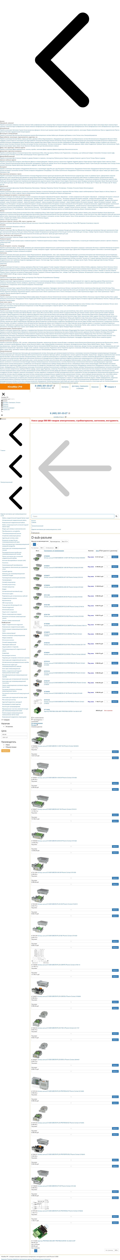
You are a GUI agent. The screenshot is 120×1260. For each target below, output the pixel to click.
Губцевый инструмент (66, 267)
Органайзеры (47, 319)
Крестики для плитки (99, 288)
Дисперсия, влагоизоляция (43, 304)
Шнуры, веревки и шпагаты (51, 326)
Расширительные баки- (13, 258)
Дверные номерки (36, 161)
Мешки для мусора (111, 316)
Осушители (65, 333)
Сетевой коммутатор (8, 587)
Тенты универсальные (58, 325)
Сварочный (3, 263)
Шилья (36, 326)
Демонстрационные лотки (14, 314)
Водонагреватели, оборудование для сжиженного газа (58, 139)
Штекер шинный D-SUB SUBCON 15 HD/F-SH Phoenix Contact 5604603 (64, 557)
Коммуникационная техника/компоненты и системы (52, 362)
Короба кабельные (62, 363)
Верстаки (35, 267)
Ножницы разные (98, 318)
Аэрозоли (22, 175)
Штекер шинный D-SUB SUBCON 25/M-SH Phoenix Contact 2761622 (63, 586)
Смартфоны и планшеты (12, 376)
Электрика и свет (5, 172)
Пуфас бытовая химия (88, 321)
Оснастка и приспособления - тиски (17, 207)
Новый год (103, 297)
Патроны (14, 232)
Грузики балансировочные (26, 130)
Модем (4, 589)
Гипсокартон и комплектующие (41, 281)
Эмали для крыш (9, 182)
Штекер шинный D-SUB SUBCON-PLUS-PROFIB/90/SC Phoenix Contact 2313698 (64, 663)
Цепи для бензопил (5, 233)
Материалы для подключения (8, 365)
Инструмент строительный (111, 204)
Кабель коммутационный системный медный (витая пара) (15, 525)
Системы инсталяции (27, 144)
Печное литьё (80, 319)
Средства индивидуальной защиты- (30, 260)
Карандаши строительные (57, 288)
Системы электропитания (68, 374)
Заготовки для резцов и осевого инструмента (26, 197)
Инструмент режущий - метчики (40, 200)
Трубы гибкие (16, 146)
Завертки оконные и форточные (57, 161)
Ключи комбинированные (19, 269)
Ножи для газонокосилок (108, 230)
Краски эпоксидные (12, 179)
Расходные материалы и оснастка (54, 335)
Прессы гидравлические (108, 130)
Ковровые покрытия (50, 223)
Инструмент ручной (5, 360)
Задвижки (69, 161)
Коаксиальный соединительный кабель (13, 522)
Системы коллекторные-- (55, 144)
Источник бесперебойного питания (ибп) (14, 560)
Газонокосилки (89, 330)
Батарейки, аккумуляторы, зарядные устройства (96, 355)
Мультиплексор (6, 600)
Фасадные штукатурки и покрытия (48, 305)
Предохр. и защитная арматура (102, 256)
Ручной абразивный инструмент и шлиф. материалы (29, 249)
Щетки (61, 326)
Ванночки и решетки (31, 288)
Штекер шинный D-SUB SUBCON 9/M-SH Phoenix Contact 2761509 (63, 596)
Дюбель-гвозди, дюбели (76, 212)
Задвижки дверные (78, 161)
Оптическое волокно (8, 640)
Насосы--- (24, 256)
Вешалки (27, 161)
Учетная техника (56, 379)
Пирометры (50, 188)
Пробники (30, 346)
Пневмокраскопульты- (64, 240)
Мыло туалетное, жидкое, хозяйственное (55, 318)
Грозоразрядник (7, 580)
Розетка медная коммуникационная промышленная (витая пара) (12, 713)
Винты (44, 212)
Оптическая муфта (7, 593)
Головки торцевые (54, 267)
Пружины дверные (79, 163)
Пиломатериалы (11, 283)
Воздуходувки (73, 330)
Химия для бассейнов (42, 146)
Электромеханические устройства (10, 261)
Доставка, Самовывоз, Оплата (11, 402)
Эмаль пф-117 (91, 182)
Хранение (3, 300)
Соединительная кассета (9, 598)
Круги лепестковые (99, 125)
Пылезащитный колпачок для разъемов (13, 577)
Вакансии (95, 387)
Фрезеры (47, 337)
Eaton (8, 745)
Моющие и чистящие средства (34, 318)
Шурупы (46, 218)
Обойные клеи (58, 153)
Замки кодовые (97, 161)
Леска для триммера (58, 230)
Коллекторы (58, 140)
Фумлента (27, 146)
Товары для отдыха (97, 170)
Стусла (88, 158)
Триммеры (33, 337)
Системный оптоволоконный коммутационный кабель (15, 694)
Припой (25, 346)
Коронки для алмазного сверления (58, 191)
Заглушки (38, 140)
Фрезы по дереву (100, 158)
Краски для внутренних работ (74, 177)
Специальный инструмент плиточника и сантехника (96, 249)
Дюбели (66, 212)
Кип (94, 254)
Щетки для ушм (63, 233)
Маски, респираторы (28, 277)
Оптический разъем (8, 609)
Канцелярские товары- (74, 314)
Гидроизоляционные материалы (22, 281)
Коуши (105, 212)
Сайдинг (91, 153)
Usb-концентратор (7, 603)
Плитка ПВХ (76, 223)
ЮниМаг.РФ (14, 387)
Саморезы (104, 214)
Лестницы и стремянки (99, 247)
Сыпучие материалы (28, 284)
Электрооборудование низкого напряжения (25, 383)
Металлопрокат (16, 256)
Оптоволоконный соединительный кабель (14, 520)
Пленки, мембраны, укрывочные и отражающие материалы (34, 283)
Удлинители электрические (8, 307)
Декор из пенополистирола (20, 153)
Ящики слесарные (33, 274)
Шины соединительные (111, 348)
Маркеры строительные (18, 290)
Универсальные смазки (111, 232)
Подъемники (21, 291)
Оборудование (62, 205)
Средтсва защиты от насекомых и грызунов (94, 323)
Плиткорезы (14, 291)
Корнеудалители (30, 316)
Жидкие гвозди (23, 237)
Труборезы (81, 272)
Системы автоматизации (28, 370)
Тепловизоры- (63, 188)
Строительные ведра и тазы (89, 291)
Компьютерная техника (6, 363)
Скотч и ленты (60, 291)
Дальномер (16, 188)
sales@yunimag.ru (45, 388)
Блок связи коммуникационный (11, 668)
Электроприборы (46, 349)
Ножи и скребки (35, 290)
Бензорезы (41, 330)
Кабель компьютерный (8, 633)
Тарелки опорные (99, 232)
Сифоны (65, 144)
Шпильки (41, 218)
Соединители (92, 144)
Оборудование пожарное (53, 256)
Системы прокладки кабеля (95, 346)
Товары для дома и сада (106, 376)
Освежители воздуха (58, 319)
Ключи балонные (108, 267)
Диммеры (19, 344)
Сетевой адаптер (7, 571)
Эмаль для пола (36, 182)
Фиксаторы (8, 165)
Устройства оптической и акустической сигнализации (35, 379)
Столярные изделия (87, 298)
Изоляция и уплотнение (79, 254)
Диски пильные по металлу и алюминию (24, 191)
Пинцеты (2, 272)
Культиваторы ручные (61, 316)
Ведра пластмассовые (15, 312)
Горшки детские (99, 312)
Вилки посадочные (65, 312)
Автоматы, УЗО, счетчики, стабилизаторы (24, 342)
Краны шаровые (35, 142)
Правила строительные (32, 291)
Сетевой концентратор (8, 582)
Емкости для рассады (58, 314)
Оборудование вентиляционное (36, 256)
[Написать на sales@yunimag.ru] (6, 391)
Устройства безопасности (35, 377)
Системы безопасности (42, 370)
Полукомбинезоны (48, 277)
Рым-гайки (98, 214)
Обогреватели (22, 333)
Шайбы (15, 218)
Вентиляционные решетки (28, 135)
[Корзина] (1, 391)
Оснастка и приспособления (89, 205)
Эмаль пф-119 (99, 182)
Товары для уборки (114, 298)
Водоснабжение (27, 297)
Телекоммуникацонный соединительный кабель (14, 650)
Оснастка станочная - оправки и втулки (63, 207)
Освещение (3, 298)
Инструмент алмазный (112, 197)
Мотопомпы (110, 332)
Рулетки (56, 188)
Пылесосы (41, 335)
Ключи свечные (91, 269)
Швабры (32, 326)
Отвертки (113, 270)
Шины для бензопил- (42, 233)
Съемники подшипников (52, 272)
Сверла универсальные (28, 193)
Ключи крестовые (32, 269)
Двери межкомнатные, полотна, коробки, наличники (28, 149)
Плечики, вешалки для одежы (8, 321)
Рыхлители (116, 321)
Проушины (71, 163)
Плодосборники (21, 321)
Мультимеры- (36, 188)
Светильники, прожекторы (58, 346)
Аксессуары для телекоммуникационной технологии (14, 682)
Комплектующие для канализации (84, 140)
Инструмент (61, 168)
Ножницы (14, 333)
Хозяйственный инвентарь (72, 209)
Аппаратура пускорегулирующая (99, 353)
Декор (38, 297)
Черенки (8, 293)
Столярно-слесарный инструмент (22, 251)
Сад (42, 298)
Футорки (33, 146)
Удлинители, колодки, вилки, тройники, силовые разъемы (33, 348)
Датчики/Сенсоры (100, 356)
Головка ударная (44, 267)
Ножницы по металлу (81, 270)
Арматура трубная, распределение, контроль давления (65, 355)
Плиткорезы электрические (16, 335)
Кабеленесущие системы (79, 360)
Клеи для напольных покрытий (35, 223)
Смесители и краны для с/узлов (111, 258)
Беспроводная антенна (9, 655)
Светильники (85, 369)
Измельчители (17, 332)
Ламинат (58, 223)
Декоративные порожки (19, 223)
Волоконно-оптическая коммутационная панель (14, 617)
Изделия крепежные (61, 358)
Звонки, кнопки (26, 344)
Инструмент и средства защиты (106, 358)
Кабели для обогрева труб (59, 135)
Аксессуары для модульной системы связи (14, 697)
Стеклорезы (68, 291)
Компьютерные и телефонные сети (24, 363)
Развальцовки (28, 272)
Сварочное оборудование (62, 258)
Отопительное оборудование (69, 256)
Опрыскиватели (38, 319)
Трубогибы (75, 272)
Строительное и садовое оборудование (52, 376)
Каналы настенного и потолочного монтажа (12, 362)
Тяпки (98, 325)
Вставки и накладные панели (70, 342)
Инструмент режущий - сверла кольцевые (40, 202)
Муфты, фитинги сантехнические (27, 365)
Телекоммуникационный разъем (11, 533)
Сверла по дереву (69, 158)
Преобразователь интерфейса (11, 531)
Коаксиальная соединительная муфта (13, 627)
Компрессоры (42, 332)
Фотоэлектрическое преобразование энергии (91, 379)
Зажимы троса (87, 212)
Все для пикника (79, 312)
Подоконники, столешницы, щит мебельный (75, 153)
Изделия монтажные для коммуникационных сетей (81, 358)
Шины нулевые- (99, 348)
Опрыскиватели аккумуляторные (35, 333)
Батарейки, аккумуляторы (44, 342)
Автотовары (16, 311)
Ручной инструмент (5, 170)
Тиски (69, 272)
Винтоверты (65, 330)
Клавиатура (5, 653)
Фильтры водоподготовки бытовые (98, 260)
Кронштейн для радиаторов (24, 214)
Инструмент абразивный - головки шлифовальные (67, 197)
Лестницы (108, 288)
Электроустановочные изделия (69, 383)
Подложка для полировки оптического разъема (16, 658)
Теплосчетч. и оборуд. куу (67, 260)
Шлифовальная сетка (42, 126)
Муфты (49, 142)
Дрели (115, 330)
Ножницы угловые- (92, 270)
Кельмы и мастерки (71, 288)
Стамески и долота (80, 158)
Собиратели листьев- (61, 323)
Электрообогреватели (90, 135)
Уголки (22, 146)
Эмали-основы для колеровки (22, 182)
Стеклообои (97, 153)
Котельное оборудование (12, 142)
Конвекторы (113, 254)
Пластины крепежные (63, 214)
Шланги (82, 209)
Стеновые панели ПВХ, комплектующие (21, 154)
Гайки (48, 212)
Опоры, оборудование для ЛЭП (9, 367)
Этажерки (66, 326)
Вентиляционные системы (43, 135)
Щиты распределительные (33, 349)
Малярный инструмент (112, 247)
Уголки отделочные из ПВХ (40, 154)
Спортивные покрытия (92, 223)
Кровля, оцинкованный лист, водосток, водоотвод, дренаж (85, 281)
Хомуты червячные (101, 216)
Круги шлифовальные (18, 126)
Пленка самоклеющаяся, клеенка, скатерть (105, 319)
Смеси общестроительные (17, 305)
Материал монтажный (109, 363)
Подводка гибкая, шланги (85, 256)
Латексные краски (26, 179)
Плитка (26, 298)
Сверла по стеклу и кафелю (13, 193)
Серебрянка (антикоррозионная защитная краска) (36, 181)
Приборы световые (78, 367)
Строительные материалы (83, 170)
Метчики (71, 191)
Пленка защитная (5, 291)
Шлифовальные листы (95, 126)
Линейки (21, 188)
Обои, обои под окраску (47, 153)
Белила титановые (30, 175)
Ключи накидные (42, 269)
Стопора (113, 163)
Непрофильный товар (52, 365)
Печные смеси (114, 304)
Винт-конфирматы (37, 212)
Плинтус (70, 223)
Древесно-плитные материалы (59, 281)
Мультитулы (3, 333)
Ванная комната (105, 311)
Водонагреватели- (36, 254)
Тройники (99, 144)
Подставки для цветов (33, 321)
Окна (108, 297)
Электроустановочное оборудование (49, 383)
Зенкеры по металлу (42, 191)
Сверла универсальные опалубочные (46, 193)
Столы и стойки (76, 291)
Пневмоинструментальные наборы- (47, 240)
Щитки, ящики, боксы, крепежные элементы (12, 349)
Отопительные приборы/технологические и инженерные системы (54, 367)
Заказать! (115, 557)
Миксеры (28, 290)
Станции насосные (106, 335)
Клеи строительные (34, 153)
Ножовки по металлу (104, 270)
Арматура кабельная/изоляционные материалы (35, 355)
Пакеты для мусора (69, 319)
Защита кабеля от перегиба (10, 647)
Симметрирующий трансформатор (12, 565)
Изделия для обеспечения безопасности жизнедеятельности (37, 358)
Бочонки (15, 139)
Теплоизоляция (38, 284)
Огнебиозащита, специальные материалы (87, 179)
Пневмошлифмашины (31, 335)
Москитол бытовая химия (7, 318)
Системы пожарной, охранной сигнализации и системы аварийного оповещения (30, 372)
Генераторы (104, 330)
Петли (55, 163)
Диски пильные (17, 158)
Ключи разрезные (72, 269)
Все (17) (65, 541)
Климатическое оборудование (74, 168)
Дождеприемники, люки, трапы (51, 254)
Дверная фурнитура (59, 149)
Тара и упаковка (54, 260)
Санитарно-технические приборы (45, 258)
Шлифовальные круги (68, 126)
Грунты (18, 304)
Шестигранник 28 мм (18, 233)
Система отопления (14, 144)
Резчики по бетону (69, 335)
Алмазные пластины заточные (21, 125)
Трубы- (86, 260)
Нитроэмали (71, 179)
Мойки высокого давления (81, 332)
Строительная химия (75, 181)
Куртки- (19, 277)
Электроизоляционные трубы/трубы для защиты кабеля (63, 381)
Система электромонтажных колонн (10, 370)
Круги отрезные (109, 125)
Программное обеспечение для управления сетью (15, 568)
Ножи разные (89, 318)
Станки (57, 170)
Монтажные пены (44, 237)
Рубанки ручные (59, 158)
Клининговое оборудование (91, 168)
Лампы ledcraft (91, 344)
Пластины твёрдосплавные (100, 207)
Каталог (50, 297)
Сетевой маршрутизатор (9, 642)
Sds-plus (20, 230)
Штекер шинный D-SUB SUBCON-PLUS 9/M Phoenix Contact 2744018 (64, 605)
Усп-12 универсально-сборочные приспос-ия (51, 209)
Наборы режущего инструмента (48, 205)
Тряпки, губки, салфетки (89, 325)
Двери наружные (48, 149)
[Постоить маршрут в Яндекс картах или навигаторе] (3, 391)
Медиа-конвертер (7, 638)
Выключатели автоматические (96, 342)
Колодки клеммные (31, 362)
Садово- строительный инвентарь (54, 249)
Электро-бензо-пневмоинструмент (101, 337)
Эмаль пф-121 (108, 182)
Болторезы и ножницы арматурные (23, 267)
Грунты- (98, 175)
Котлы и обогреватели (74, 363)
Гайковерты (97, 330)
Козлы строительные (87, 288)
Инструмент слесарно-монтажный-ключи (64, 204)
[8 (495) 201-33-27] (7, 391)
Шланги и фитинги (106, 240)
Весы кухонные (45, 312)
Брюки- (15, 277)
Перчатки (39, 277)
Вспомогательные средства (73, 175)
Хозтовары (11, 326)
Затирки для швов (56, 304)
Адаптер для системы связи (10, 538)
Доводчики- (44, 161)
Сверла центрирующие (64, 193)
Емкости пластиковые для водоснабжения (23, 140)
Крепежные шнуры (49, 316)
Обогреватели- (107, 318)
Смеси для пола (4, 305)
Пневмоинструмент (114, 207)
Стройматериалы (98, 298)
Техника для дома (93, 376)
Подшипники (3, 209)
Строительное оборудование (67, 170)
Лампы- (98, 344)
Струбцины (41, 272)
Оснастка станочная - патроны (83, 207)
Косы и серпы (39, 316)
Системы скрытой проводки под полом (18, 374)
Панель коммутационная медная (11, 614)
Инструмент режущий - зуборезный (20, 200)
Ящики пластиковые (75, 326)
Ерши (66, 314)
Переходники (75, 142)
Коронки (28, 230)
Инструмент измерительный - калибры (28, 198)
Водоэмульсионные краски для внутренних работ (50, 175)
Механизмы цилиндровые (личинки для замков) (39, 163)
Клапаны (52, 140)
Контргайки (97, 140)
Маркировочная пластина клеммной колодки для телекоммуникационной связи (15, 709)
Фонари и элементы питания (69, 379)
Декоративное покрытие (108, 175)
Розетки (36, 346)
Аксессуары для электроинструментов (58, 353)
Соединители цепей (34, 216)
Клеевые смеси (90, 304)
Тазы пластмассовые (42, 325)
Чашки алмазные (30, 126)
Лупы (100, 316)
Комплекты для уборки (6, 316)
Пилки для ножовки (33, 232)
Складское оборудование (36, 170)
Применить (5, 751)
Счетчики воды (45, 260)
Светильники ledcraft (44, 346)
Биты (24, 230)
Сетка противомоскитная (31, 323)
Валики (23, 288)
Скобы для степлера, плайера (84, 232)
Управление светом (55, 348)
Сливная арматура (95, 258)
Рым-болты (91, 214)
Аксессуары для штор (38, 311)
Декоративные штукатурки (27, 304)
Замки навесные (107, 161)
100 (42, 548)
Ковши (92, 314)
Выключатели (83, 342)
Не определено (41, 365)
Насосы (9, 333)
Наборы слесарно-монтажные (8, 219)
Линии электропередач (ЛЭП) (93, 363)
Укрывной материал (106, 325)
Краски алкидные (43, 177)
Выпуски (110, 139)
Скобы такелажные (22, 216)
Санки (2, 323)
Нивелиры (43, 188)
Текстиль (106, 298)
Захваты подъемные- (44, 288)
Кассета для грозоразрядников (11, 706)
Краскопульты (50, 332)
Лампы (85, 344)
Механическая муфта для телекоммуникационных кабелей (11, 665)
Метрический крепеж (50, 214)
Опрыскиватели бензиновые (53, 333)
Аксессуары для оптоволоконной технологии (15, 679)
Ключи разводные (61, 269)
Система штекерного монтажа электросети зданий (103, 369)
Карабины (100, 212)
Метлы (104, 316)
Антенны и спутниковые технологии (79, 353)
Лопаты (9, 290)
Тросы (72, 216)
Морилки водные (51, 179)
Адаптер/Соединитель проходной (12, 702)
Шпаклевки (98, 181)
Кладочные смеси (80, 304)
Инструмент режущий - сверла (19, 202)
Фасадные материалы (88, 181)
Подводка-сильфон (95, 142)
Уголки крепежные (79, 216)
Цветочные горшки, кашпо (21, 326)
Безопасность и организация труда (40, 168)
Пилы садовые (88, 319)
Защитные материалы (68, 304)
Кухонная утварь (72, 316)
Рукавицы (56, 277)
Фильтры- (111, 260)
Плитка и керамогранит (58, 283)
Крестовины (43, 142)
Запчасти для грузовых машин (49, 130)
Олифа (115, 179)
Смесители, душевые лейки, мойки (78, 144)
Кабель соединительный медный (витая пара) (15, 518)
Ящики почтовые (47, 165)
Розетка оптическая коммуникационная (13, 635)
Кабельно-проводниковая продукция (108, 360)
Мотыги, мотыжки (20, 318)
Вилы (72, 312)
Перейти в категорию (6, 125)
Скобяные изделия (56, 298)
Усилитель (5, 563)
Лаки (19, 179)
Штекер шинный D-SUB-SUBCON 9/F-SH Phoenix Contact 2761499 (63, 692)
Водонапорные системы (81, 139)
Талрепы (67, 216)
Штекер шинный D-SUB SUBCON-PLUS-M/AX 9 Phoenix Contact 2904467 (65, 653)
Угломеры (70, 188)
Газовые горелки (89, 312)
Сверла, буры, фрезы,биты (72, 249)
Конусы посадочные (19, 316)
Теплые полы (80, 135)
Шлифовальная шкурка (55, 126)
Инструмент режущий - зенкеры (85, 198)
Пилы (94, 333)
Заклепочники (77, 267)
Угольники (76, 188)
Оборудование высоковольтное (68, 365)
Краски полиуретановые (102, 177)
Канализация (45, 140)
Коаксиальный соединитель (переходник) (14, 717)
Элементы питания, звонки (59, 349)
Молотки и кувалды (42, 270)
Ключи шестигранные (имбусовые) (26, 270)
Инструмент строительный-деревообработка (13, 205)
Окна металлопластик (71, 149)
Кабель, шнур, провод (43, 344)
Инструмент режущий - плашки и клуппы (79, 200)
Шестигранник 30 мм (30, 233)
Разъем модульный (8, 607)
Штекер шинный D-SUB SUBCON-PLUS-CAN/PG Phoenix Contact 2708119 (65, 624)
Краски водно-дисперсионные (57, 177)
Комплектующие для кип (103, 254)
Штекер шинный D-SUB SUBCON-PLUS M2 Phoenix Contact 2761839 (64, 615)
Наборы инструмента (32, 205)
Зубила (83, 267)
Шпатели (13, 293)
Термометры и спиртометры (73, 325)
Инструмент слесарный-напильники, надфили (89, 204)
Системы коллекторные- (40, 144)
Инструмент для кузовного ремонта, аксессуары (72, 130)
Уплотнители (115, 325)
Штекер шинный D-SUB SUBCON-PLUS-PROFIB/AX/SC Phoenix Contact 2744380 (64, 672)
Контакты (65, 387)
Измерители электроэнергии (29, 332)
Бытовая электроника (26, 356)
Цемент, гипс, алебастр (65, 305)
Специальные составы (31, 305)
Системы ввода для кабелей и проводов (61, 370)
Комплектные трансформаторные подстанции (99, 362)
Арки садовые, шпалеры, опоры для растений (58, 311)
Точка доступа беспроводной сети (12, 605)
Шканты (19, 218)
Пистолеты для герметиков (61, 290)
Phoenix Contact (11, 747)
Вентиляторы (16, 135)
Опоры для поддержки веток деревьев (23, 319)
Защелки (8, 163)
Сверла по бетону (104, 191)
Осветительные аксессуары (27, 367)
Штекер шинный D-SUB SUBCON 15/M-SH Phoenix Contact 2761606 (63, 566)
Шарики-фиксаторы (17, 165)
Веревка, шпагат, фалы (34, 312)
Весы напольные (55, 312)
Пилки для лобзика (22, 232)
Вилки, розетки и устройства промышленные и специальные (49, 356)
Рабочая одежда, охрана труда (35, 369)
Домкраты (37, 130)
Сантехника (15, 170)
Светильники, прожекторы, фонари (76, 346)
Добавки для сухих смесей (7, 177)
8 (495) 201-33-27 (44, 386)
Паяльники (20, 346)
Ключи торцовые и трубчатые (104, 269)
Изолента (33, 344)
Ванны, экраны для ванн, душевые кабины (30, 139)
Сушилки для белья (29, 325)
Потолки (67, 283)
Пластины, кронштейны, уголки (78, 214)
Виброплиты (58, 330)
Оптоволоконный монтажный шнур (12, 591)
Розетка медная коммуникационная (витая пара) (14, 630)
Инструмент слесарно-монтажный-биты (40, 204)
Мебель (85, 297)
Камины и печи (71, 135)
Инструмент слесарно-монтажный (19, 204)
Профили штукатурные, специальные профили (84, 283)
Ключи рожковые (82, 269)
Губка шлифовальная (36, 125)
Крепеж (101, 168)
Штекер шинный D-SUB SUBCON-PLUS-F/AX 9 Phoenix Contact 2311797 (65, 643)
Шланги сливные (54, 146)
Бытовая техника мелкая (12, 356)
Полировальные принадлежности (49, 232)
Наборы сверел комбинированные (84, 191)
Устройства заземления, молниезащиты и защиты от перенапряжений (63, 377)
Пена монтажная (55, 237)
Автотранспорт (17, 353)
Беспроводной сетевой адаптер (11, 704)
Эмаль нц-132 (73, 182)
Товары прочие (79, 260)
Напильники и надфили (67, 270)
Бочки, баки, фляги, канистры (80, 311)
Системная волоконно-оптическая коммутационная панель (12, 690)
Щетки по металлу (21, 293)
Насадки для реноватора (93, 230)
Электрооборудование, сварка (9, 339)
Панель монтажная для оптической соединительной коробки (12, 557)
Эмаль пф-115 (82, 182)
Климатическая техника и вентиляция (64, 297)
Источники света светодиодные (62, 360)
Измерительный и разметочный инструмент (58, 247)
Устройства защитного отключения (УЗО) (73, 348)
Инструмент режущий (69, 198)
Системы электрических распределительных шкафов (44, 374)
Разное (2, 244)
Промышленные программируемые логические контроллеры (102, 367)
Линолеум (64, 223)
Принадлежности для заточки (73, 321)
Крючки (23, 163)
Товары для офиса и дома (111, 170)
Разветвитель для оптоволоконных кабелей (14, 596)
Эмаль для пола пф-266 (48, 182)
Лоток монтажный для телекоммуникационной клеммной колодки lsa (15, 545)
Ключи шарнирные (10, 270)
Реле (65, 369)
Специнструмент (25, 132)
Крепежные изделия (6, 256)
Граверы (110, 330)
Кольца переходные (68, 140)
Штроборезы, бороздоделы (75, 337)
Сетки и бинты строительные (47, 291)
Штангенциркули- (89, 188)
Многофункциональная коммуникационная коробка (14, 675)
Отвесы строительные (47, 290)
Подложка (83, 223)
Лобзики (71, 332)
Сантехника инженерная (74, 369)
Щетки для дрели (54, 233)
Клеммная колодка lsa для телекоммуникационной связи (11, 541)
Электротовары (10, 300)
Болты (29, 212)
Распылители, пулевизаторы (104, 321)
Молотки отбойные (95, 332)
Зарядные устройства (6, 332)
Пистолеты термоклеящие (112, 290)
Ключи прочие (52, 269)
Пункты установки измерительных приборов (12, 369)
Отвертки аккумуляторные (76, 333)
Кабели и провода (92, 360)
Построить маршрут (8, 408)
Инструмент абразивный (46, 197)
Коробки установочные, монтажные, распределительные (66, 344)
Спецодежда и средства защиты (71, 298)
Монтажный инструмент (7, 249)
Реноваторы (78, 335)
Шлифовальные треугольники (110, 126)
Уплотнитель (3, 326)
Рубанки (84, 335)
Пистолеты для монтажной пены (79, 290)
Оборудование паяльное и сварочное (106, 365)
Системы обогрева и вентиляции (99, 370)
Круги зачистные (88, 125)
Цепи (11, 218)
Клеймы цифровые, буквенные (94, 267)
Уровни (81, 188)
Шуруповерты (87, 337)
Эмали (103, 181)
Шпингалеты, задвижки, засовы (33, 165)
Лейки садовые (94, 316)
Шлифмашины (55, 337)
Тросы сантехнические (109, 144)
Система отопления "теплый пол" (80, 258)
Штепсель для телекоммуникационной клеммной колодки (13, 574)
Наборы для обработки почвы (76, 318)
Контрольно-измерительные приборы (45, 363)
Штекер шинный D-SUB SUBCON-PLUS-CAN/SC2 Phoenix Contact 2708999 (63, 633)
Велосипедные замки (19, 161)
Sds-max (15, 230)
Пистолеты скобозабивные (96, 290)
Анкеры (15, 212)
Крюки (42, 214)
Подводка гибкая (84, 142)
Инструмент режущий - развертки (101, 200)
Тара (65, 376)
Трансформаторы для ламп (111, 346)
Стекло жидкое (64, 181)
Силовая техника (23, 170)
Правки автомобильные (93, 130)
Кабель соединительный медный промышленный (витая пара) (11, 671)
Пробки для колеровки (6, 181)
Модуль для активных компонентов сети (13, 529)
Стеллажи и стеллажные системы (50, 216)
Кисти (79, 288)
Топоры (92, 158)
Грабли (106, 312)
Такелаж (62, 216)
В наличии (9, 726)
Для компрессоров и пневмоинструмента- (25, 240)
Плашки (96, 191)
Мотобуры (104, 332)
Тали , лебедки (63, 272)
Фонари (42, 337)
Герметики (16, 237)
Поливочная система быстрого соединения (52, 321)
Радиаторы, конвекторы (51, 369)
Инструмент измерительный (8, 198)
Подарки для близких (35, 298)
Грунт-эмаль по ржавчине (88, 175)
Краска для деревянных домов (24, 177)
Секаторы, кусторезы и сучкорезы (13, 323)
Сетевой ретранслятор (8, 584)
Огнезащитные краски (106, 179)
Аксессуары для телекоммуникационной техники (14, 549)
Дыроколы (37, 314)
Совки (69, 323)
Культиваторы (59, 332)
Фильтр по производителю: (40, 541)
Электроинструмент (90, 209)
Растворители (17, 181)
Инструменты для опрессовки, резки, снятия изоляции (27, 360)
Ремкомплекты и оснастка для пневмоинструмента (86, 240)
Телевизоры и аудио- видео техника (77, 376)
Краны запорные (25, 142)
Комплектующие (16, 163)
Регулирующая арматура (28, 258)
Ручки (92, 163)
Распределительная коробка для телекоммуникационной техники (11, 553)
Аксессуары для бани (26, 311)
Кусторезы (66, 332)
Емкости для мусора (46, 314)
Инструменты (44, 297)
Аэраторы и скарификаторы (29, 330)
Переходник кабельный (9, 644)
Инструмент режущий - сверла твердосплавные (66, 202)
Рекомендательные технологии (42, 1259)
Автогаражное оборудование (21, 168)
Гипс (14, 304)
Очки (35, 277)
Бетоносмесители (49, 330)
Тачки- (50, 325)
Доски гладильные (28, 314)
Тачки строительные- (104, 291)
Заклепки (94, 212)
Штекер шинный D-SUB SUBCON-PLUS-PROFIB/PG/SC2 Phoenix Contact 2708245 (65, 682)
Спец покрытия (55, 181)
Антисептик (16, 175)
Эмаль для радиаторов (62, 182)
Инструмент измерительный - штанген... (50, 198)
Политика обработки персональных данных (19, 1259)
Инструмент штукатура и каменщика (81, 247)
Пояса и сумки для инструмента (14, 272)
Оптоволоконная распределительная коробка (15, 662)
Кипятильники (86, 314)
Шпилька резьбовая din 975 (30, 218)
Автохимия (16, 130)
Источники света (48, 360)
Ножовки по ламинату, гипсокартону (43, 158)
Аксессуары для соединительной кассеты (14, 660)
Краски (36, 177)
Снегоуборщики (92, 335)
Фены (38, 337)
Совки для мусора (76, 323)
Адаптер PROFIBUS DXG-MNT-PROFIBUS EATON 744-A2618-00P (63, 710)
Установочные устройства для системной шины (13, 377)
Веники (25, 312)
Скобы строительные (10, 216)
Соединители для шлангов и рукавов (29, 376)
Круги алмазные (47, 125)
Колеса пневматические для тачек (104, 314)
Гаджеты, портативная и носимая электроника (81, 356)
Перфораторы (88, 333)
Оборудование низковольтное (86, 365)
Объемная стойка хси (19, 226)
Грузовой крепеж (59, 212)
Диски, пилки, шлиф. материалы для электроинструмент (29, 247)
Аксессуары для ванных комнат (22, 254)
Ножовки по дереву (27, 158)
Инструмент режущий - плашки (58, 200)
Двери (34, 297)
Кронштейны (36, 214)
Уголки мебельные (90, 216)
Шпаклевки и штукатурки (80, 305)
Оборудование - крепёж (73, 205)
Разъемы (60, 369)
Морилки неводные (61, 179)
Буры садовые (17, 288)
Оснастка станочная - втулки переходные (39, 207)
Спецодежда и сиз (49, 170)
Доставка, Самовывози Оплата (80, 387)
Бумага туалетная (95, 311)
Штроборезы (63, 337)
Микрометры (28, 188)
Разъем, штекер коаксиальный (11, 620)
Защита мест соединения (9, 612)
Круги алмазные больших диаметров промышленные (68, 125)
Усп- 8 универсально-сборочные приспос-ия (25, 209)
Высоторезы (81, 330)
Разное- (87, 163)
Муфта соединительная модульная (12, 624)
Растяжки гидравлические (12, 132)
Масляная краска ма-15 (39, 179)
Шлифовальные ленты (81, 126)
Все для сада (54, 168)
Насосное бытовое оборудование (61, 142)
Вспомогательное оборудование (98, 139)
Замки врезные (88, 161)
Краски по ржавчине (89, 177)
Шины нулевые (90, 348)
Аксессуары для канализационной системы (33, 353)
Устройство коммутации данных (11, 536)
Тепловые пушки (25, 337)
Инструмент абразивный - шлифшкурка (94, 197)
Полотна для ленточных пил (67, 232)
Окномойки (8, 319)
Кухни (81, 297)
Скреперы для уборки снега (46, 323)
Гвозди (52, 212)
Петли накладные (62, 163)
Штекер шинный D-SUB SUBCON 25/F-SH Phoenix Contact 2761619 (63, 576)
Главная (33, 522)
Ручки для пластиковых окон (102, 163)
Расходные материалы (110, 168)
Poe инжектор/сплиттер (9, 699)
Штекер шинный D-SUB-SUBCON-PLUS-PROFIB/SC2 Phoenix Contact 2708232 (64, 701)
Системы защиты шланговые (81, 370)
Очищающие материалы (102, 304)
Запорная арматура (66, 254)
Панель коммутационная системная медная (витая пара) (15, 686)
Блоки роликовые (22, 212)
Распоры (35, 272)
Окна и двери (114, 297)
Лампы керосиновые (83, 316)
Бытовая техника (17, 297)
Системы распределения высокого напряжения (68, 372)
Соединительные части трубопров (10, 260)
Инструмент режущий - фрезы (89, 202)
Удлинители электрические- (8, 348)
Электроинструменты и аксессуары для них (92, 381)
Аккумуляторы (17, 330)
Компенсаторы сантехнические (76, 362)
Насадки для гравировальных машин (74, 230)
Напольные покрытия (94, 297)
